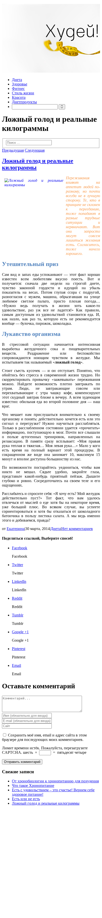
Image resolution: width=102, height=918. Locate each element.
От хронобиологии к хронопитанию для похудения (55, 781)
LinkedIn (19, 581)
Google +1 (20, 632)
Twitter (17, 565)
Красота (19, 97)
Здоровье (19, 84)
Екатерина (16, 529)
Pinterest (18, 649)
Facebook (19, 548)
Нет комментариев (77, 529)
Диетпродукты (24, 102)
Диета (17, 80)
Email (16, 665)
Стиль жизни (23, 93)
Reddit (17, 598)
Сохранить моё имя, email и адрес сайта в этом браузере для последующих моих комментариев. (44, 737)
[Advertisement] (51, 860)
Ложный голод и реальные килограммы (45, 803)
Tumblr (17, 615)
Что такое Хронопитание (33, 785)
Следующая (35, 150)
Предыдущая (13, 150)
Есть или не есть (26, 799)
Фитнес (18, 88)
